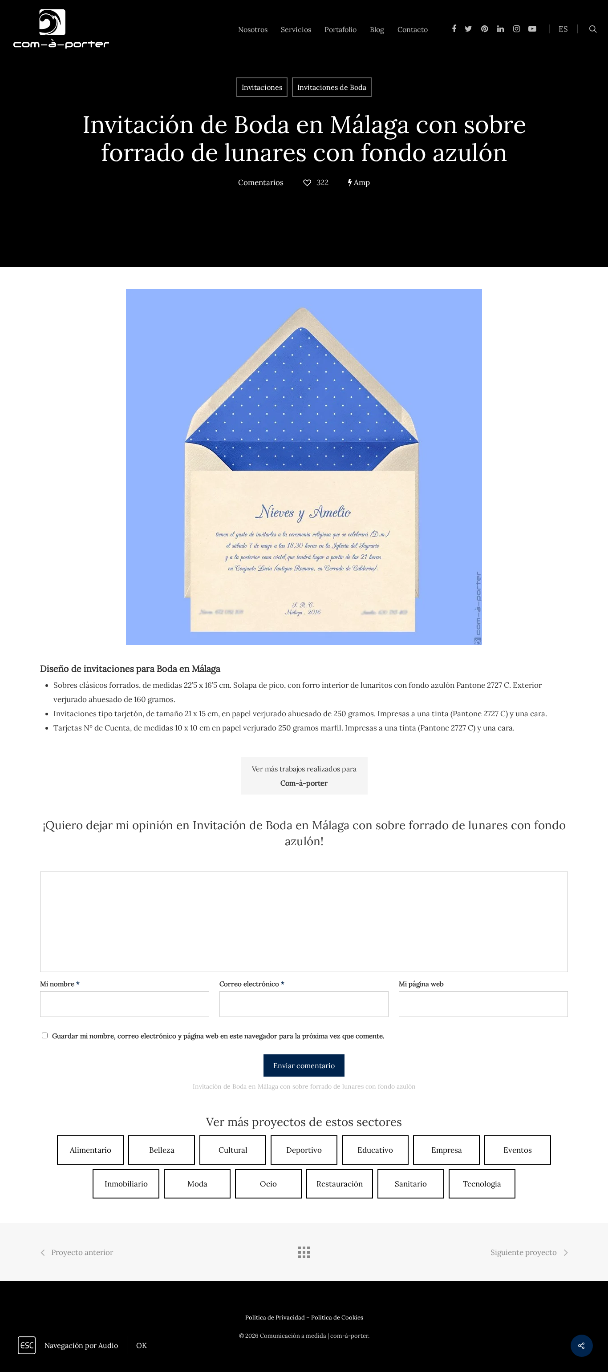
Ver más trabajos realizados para (304, 775)
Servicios (296, 29)
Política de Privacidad (275, 1317)
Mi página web (421, 984)
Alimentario (90, 1150)
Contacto (412, 29)
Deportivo (304, 1150)
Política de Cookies (337, 1317)
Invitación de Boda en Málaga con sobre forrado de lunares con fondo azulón (304, 138)
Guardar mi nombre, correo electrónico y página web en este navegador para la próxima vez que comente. (218, 1036)
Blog (377, 29)
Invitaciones (262, 87)
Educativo (375, 1150)
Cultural (233, 1150)
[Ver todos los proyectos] (304, 1253)
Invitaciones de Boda (331, 87)
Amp (361, 182)
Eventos (517, 1150)
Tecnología (482, 1184)
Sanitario (411, 1184)
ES (563, 28)
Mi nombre (60, 984)
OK (141, 1345)
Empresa (446, 1150)
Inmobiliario (126, 1184)
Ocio (268, 1184)
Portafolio (340, 29)
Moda (197, 1184)
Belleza (161, 1150)
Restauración (339, 1184)
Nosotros (253, 29)
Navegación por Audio (81, 1345)
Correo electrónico (251, 984)
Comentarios (261, 182)
